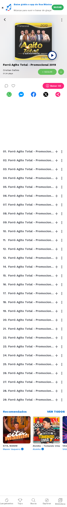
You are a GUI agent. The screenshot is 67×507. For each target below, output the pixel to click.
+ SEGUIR (47, 72)
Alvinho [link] (37, 449)
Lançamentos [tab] (6, 503)
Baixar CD (55, 86)
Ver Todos (56, 411)
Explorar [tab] (47, 503)
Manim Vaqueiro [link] (11, 449)
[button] (3, 7)
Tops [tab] (20, 503)
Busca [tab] (34, 503)
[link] (9, 94)
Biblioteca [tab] (60, 504)
